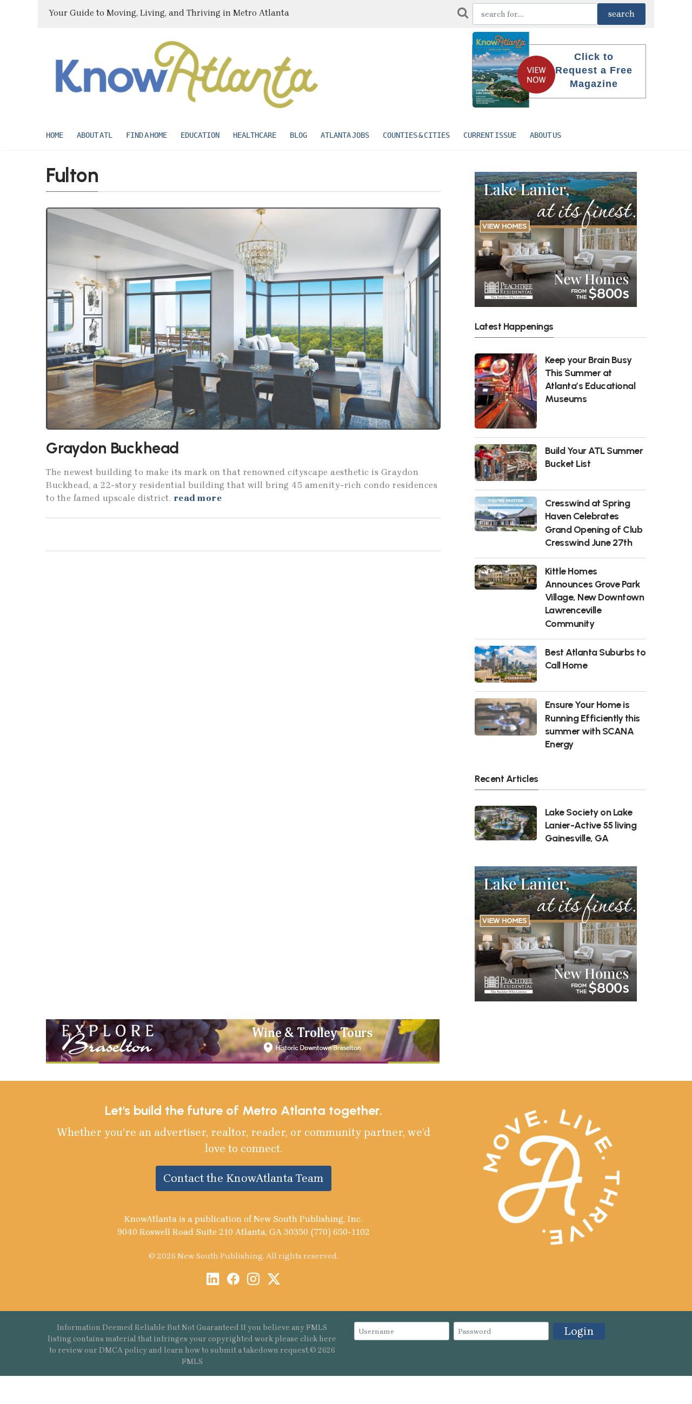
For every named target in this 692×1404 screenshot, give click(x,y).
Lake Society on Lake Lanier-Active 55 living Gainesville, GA (591, 825)
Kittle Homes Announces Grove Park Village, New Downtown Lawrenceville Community (594, 597)
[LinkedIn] (213, 1280)
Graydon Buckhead (112, 448)
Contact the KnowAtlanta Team (243, 1178)
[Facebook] (233, 1280)
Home (54, 135)
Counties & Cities (416, 135)
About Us (545, 135)
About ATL (94, 135)
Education (200, 135)
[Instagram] (253, 1280)
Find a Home (146, 135)
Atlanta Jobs (345, 135)
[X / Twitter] (274, 1280)
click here (318, 1338)
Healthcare (254, 135)
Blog (298, 135)
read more (198, 498)
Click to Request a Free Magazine (594, 70)
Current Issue (489, 135)
